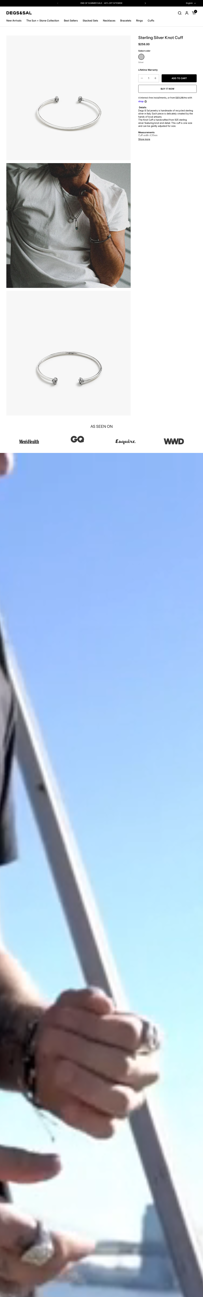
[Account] (187, 13)
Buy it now (167, 88)
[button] (180, 13)
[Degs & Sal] (19, 12)
